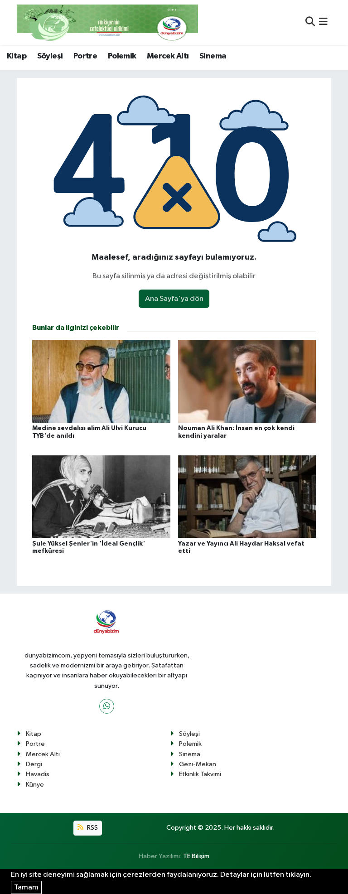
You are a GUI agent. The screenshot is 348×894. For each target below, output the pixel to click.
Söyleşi (50, 56)
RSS (92, 827)
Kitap (16, 56)
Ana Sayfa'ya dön (174, 299)
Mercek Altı (167, 56)
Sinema (212, 56)
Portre (85, 56)
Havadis (37, 774)
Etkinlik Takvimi (200, 774)
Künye (35, 784)
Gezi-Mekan (197, 764)
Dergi (34, 764)
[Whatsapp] (106, 706)
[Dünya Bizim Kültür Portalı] (107, 22)
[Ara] (310, 22)
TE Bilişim (196, 856)
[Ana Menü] (323, 22)
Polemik (122, 56)
